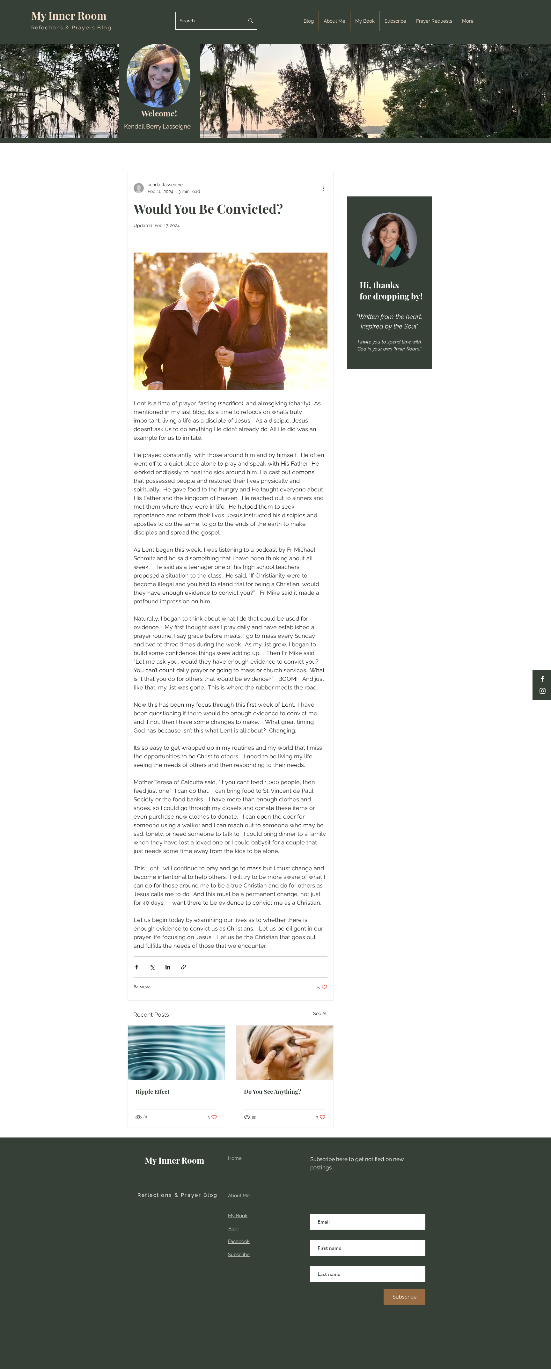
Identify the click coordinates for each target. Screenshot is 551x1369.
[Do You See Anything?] (284, 1053)
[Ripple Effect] (176, 1053)
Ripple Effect (152, 1091)
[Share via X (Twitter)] (152, 967)
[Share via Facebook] (137, 967)
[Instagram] (543, 691)
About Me (239, 1195)
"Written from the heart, (389, 316)
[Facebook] (543, 679)
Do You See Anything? (272, 1091)
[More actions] (323, 188)
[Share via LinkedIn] (168, 967)
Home (235, 1158)
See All (320, 1013)
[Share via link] (183, 967)
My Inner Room (70, 15)
